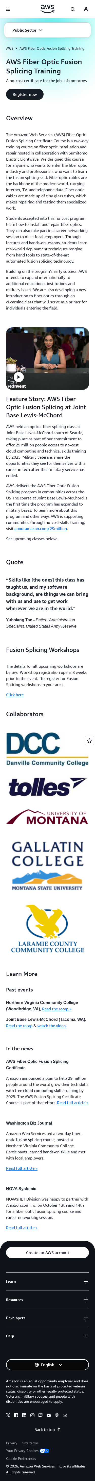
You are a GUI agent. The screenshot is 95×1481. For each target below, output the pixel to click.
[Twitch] (41, 1416)
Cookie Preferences (21, 1458)
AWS (9, 48)
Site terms (30, 1443)
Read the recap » (56, 1008)
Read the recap (19, 1025)
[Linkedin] (24, 1416)
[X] (8, 1416)
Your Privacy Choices (22, 1450)
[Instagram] (32, 1416)
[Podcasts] (57, 1416)
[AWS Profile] (86, 9)
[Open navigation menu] (8, 9)
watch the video (51, 1025)
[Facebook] (16, 1416)
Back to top (44, 1429)
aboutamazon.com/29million (40, 528)
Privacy (11, 1443)
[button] (27, 30)
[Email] (65, 1416)
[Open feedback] (89, 740)
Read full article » (72, 1102)
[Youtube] (49, 1416)
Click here (15, 694)
